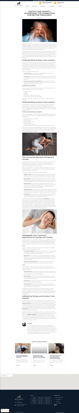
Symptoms (42, 6)
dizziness (29, 46)
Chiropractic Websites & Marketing (59, 412)
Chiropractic (27, 235)
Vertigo (23, 44)
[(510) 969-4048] (55, 3)
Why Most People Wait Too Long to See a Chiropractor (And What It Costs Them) (55, 357)
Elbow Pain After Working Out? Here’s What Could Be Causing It (39, 357)
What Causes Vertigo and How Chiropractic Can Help (22, 356)
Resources (51, 6)
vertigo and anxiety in (42, 198)
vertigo (24, 359)
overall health (45, 241)
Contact (60, 6)
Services (34, 6)
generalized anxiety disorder (33, 108)
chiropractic (18, 360)
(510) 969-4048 (60, 2)
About (27, 6)
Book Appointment (47, 2)
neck (62, 360)
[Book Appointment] (40, 3)
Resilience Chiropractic (31, 314)
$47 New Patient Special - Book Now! (40, 0)
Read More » (35, 365)
